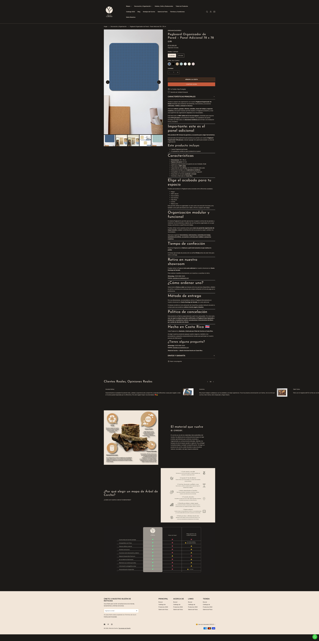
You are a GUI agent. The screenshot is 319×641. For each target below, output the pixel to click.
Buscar (161, 602)
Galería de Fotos (163, 609)
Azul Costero (169, 63)
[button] (214, 12)
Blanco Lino (185, 63)
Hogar (105, 26)
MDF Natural (177, 63)
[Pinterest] (108, 624)
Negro (173, 63)
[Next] (159, 82)
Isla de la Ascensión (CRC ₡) (206, 624)
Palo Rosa (193, 63)
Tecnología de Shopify (124, 628)
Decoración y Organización (119, 26)
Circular (180, 55)
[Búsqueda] (207, 12)
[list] (133, 81)
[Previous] (108, 82)
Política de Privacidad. (110, 616)
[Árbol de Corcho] (109, 12)
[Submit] (137, 611)
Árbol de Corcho (113, 628)
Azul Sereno (181, 63)
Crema (189, 63)
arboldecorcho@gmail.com (181, 278)
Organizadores (174, 30)
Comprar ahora (191, 84)
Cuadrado (172, 55)
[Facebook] (104, 624)
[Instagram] (112, 624)
